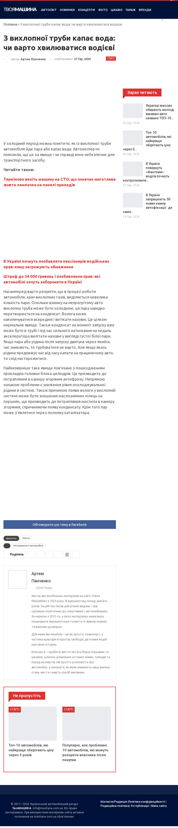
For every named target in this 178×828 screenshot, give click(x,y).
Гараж (131, 9)
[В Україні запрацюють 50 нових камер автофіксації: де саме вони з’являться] (133, 200)
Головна (10, 24)
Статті (110, 58)
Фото (103, 9)
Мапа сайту (159, 806)
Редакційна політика (115, 806)
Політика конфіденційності (146, 801)
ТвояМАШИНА (21, 808)
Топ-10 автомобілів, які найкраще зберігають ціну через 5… (147, 141)
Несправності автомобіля (28, 545)
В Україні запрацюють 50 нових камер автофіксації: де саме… (147, 203)
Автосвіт (49, 9)
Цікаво (116, 9)
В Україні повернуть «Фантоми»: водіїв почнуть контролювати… (146, 172)
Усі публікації (139, 806)
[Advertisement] (59, 106)
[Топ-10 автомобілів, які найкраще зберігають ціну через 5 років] (33, 724)
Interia (26, 538)
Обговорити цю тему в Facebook (60, 525)
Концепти (86, 9)
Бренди (145, 9)
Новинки (67, 9)
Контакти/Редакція (114, 801)
